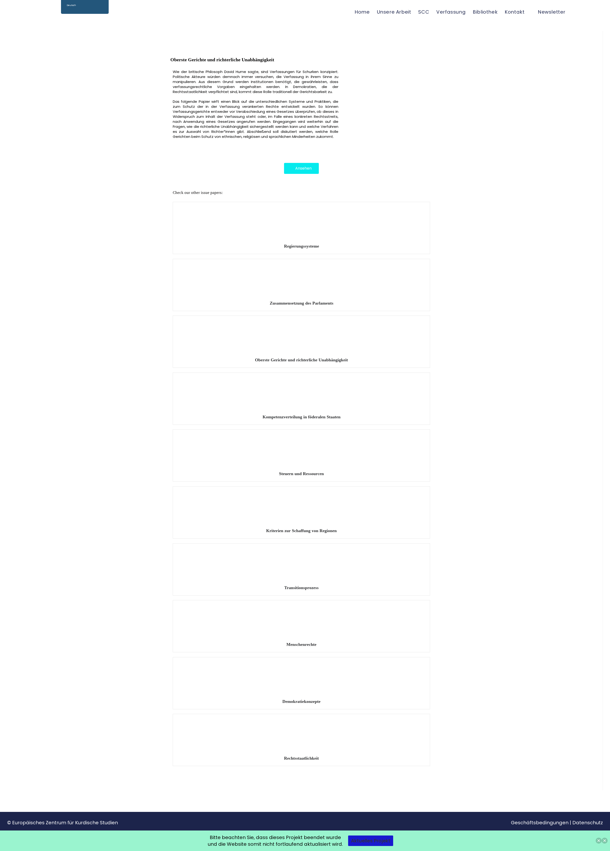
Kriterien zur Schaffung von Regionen (301, 530)
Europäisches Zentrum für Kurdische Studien (65, 822)
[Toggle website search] (574, 12)
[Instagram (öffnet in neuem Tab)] (593, 11)
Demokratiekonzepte (301, 701)
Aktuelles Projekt (370, 840)
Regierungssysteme (301, 246)
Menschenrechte (301, 644)
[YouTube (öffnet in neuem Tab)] (601, 11)
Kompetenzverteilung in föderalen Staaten (301, 417)
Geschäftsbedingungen (540, 822)
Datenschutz (587, 822)
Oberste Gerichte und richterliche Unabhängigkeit (301, 360)
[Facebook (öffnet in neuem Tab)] (586, 11)
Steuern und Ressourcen (301, 473)
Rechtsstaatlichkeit (301, 758)
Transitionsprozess (301, 587)
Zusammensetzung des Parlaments (301, 303)
